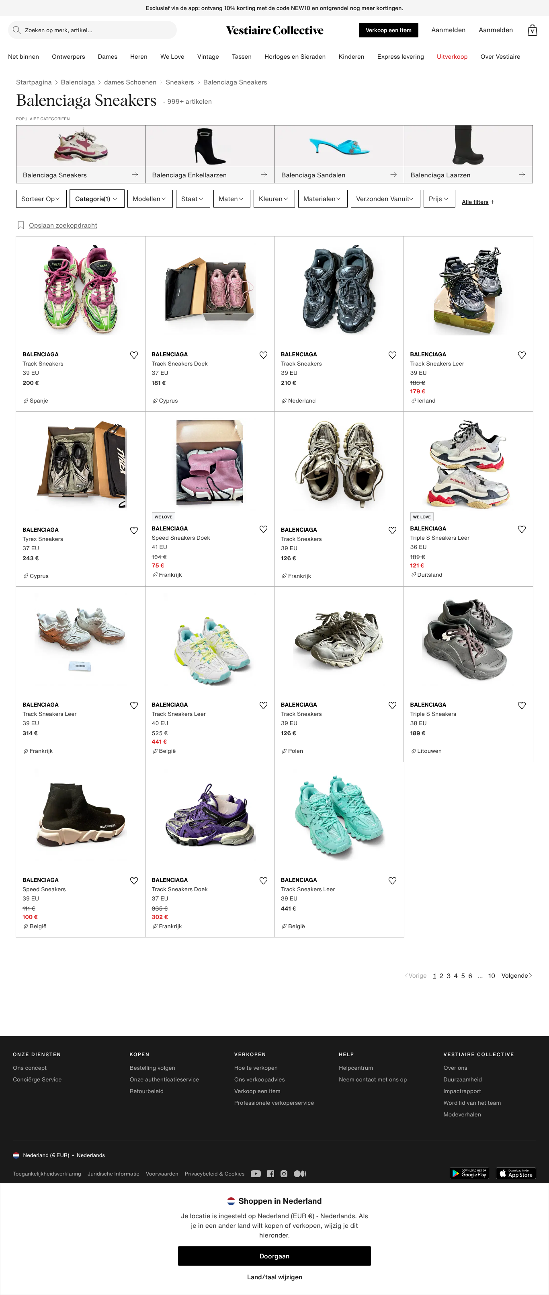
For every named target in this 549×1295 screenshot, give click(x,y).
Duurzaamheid (463, 1079)
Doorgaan (274, 1256)
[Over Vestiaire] (527, 56)
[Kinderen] (371, 56)
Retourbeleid (146, 1091)
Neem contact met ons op (373, 1079)
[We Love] (191, 56)
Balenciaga (78, 82)
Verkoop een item (389, 30)
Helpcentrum (356, 1068)
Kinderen (351, 56)
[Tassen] (258, 56)
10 (491, 975)
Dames (108, 56)
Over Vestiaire (500, 56)
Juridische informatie (113, 1174)
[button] (532, 30)
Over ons (455, 1068)
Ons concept (30, 1068)
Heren (138, 56)
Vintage (208, 56)
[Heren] (154, 56)
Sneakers (180, 82)
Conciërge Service (37, 1079)
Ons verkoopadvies (259, 1079)
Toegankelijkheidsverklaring (47, 1174)
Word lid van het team (472, 1103)
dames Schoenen (130, 82)
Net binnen (23, 56)
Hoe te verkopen (256, 1068)
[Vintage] (225, 56)
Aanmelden (448, 30)
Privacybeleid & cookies (215, 1174)
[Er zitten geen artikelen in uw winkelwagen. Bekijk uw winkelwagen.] (532, 30)
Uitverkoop (452, 56)
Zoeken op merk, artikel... (58, 30)
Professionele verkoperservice (274, 1103)
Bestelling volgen (152, 1068)
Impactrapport (462, 1091)
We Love (172, 56)
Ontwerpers (68, 56)
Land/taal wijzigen (274, 1277)
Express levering (400, 56)
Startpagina (34, 82)
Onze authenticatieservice (164, 1079)
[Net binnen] (45, 56)
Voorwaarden (162, 1174)
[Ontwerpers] (91, 56)
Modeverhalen (462, 1114)
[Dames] (124, 56)
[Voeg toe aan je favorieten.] (134, 355)
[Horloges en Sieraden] (332, 56)
